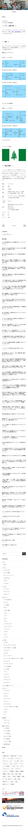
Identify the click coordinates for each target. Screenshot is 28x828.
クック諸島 (6, 605)
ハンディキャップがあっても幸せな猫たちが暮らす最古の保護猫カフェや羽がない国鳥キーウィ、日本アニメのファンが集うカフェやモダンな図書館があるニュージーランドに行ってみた (14, 287)
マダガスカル (7, 578)
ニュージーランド (8, 626)
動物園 (21, 771)
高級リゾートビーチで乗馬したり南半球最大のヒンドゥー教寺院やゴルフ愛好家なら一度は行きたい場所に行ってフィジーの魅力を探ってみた (14, 261)
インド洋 (4, 586)
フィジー (6, 637)
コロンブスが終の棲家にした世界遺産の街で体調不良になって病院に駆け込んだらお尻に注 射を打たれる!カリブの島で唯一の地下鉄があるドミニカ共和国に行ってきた (14, 373)
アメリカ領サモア (8, 599)
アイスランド (7, 690)
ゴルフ (11, 763)
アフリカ (4, 567)
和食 (9, 774)
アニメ (4, 758)
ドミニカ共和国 (7, 666)
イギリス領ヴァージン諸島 (10, 647)
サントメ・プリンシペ (9, 575)
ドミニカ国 (6, 669)
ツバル (5, 613)
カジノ (11, 761)
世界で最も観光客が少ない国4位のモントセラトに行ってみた (13, 413)
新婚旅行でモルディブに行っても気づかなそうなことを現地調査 (14, 455)
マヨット (6, 580)
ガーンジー (6, 693)
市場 (16, 774)
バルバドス (6, 674)
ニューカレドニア (8, 623)
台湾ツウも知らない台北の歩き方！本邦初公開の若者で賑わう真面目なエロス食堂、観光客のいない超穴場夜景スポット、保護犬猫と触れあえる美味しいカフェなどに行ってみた (14, 360)
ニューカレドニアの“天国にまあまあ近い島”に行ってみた (12, 348)
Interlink (11, 825)
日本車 (13, 776)
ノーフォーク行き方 (7, 22)
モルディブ (6, 594)
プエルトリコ (7, 677)
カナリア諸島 (7, 572)
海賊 (23, 776)
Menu (14, 11)
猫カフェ (10, 779)
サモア (5, 607)
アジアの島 (6, 728)
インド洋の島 (7, 733)
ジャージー (6, 701)
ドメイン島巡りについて (7, 685)
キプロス (6, 696)
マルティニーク (7, 679)
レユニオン (6, 583)
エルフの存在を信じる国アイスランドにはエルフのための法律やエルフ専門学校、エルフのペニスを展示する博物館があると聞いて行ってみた (14, 449)
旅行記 (4, 776)
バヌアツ (6, 631)
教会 (20, 774)
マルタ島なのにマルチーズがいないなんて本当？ (11, 516)
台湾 (5, 564)
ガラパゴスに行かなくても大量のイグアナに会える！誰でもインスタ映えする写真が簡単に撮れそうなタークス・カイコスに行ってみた (14, 300)
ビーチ (21, 766)
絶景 (19, 779)
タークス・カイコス (8, 663)
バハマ (5, 671)
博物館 (4, 774)
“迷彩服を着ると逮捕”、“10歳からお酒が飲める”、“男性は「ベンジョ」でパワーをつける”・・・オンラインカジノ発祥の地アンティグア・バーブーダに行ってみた (13, 408)
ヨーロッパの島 (7, 741)
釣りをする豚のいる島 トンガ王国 (8, 540)
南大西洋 (4, 717)
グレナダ (6, 653)
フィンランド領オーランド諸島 (11, 706)
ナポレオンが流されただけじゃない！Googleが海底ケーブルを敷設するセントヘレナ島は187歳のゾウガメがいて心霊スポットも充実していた (14, 461)
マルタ (5, 712)
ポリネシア (18, 768)
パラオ (5, 634)
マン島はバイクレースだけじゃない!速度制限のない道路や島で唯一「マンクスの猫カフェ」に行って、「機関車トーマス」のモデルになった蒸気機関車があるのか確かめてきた (14, 386)
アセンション (7, 720)
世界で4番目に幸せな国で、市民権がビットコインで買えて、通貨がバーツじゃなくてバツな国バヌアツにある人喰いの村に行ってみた (14, 522)
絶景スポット (6, 781)
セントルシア (7, 661)
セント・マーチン (8, 655)
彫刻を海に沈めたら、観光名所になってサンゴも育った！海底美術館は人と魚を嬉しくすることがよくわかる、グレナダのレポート (14, 494)
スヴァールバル (7, 704)
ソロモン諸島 (7, 610)
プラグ (12, 768)
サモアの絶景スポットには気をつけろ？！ (10, 544)
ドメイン (21, 763)
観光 (16, 781)
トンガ (5, 615)
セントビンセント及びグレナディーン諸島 (13, 658)
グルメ (21, 761)
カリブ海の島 (7, 738)
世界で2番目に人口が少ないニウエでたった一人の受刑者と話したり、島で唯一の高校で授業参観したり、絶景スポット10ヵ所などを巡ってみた (14, 268)
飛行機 (12, 784)
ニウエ (5, 621)
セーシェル (6, 588)
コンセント (5, 763)
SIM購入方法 (6, 755)
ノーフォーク (7, 629)
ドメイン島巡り (8, 2)
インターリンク (18, 758)
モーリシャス (7, 591)
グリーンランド (7, 698)
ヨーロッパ (4, 688)
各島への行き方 (5, 726)
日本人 (9, 776)
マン (5, 714)
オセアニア (4, 597)
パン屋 (13, 766)
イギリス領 (10, 758)
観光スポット (6, 784)
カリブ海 (4, 640)
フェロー (6, 709)
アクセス (20, 755)
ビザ (18, 766)
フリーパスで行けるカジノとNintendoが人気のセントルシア (13, 511)
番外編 (3, 747)
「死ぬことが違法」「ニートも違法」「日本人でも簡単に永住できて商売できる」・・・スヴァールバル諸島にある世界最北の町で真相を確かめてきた (14, 480)
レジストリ (5, 771)
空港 (15, 779)
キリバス (6, 602)
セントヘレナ (7, 722)
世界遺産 (12, 771)
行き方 (12, 781)
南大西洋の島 (7, 744)
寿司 (12, 774)
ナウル (5, 618)
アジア (3, 562)
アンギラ (6, 642)
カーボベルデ (7, 570)
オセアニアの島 (7, 736)
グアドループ (7, 650)
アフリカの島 (7, 730)
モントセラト (7, 682)
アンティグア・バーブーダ (10, 645)
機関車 (18, 776)
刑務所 (17, 771)
